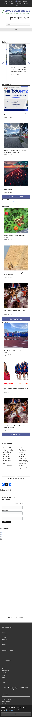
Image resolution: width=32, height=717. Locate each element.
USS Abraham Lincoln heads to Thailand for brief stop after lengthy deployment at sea (8, 456)
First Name (5, 510)
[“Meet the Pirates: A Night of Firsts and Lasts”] (16, 335)
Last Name (5, 516)
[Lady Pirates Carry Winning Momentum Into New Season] (16, 373)
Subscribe (19, 3)
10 (23, 478)
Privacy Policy (9, 710)
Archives (26, 3)
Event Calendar (6, 701)
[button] (3, 63)
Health (3, 682)
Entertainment (5, 670)
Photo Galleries (6, 704)
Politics (3, 675)
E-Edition (13, 3)
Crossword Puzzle (6, 699)
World (3, 677)
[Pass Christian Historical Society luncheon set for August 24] (16, 258)
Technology (5, 672)
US (2, 665)
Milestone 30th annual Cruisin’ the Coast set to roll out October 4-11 (16, 69)
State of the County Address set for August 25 (16, 1)
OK (16, 714)
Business (4, 680)
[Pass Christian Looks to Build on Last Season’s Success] (16, 295)
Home (3, 632)
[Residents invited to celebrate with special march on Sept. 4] (16, 173)
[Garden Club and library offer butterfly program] (16, 220)
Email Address (6, 505)
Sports (3, 668)
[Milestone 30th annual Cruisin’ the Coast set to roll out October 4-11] (16, 135)
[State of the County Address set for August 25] (16, 98)
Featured (4, 644)
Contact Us (7, 3)
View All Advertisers (15, 618)
